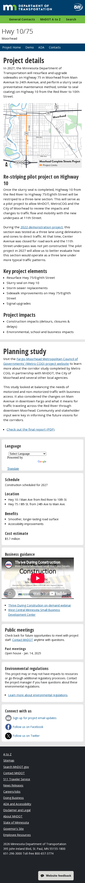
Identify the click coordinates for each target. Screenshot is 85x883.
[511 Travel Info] (76, 7)
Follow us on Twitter (26, 736)
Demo (29, 47)
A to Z (7, 754)
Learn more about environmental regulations (37, 695)
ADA (41, 47)
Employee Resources (17, 835)
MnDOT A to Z (50, 19)
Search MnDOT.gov (16, 767)
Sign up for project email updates (35, 718)
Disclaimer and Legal (17, 810)
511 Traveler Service (16, 779)
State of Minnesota (16, 822)
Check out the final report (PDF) (30, 429)
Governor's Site (13, 829)
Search (71, 19)
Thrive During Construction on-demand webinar (39, 605)
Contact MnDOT (22, 640)
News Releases (13, 785)
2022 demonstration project (41, 227)
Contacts (55, 47)
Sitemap (8, 760)
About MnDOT (12, 816)
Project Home (11, 47)
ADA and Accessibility (17, 804)
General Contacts (22, 19)
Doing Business (13, 798)
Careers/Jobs (11, 792)
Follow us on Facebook (28, 727)
